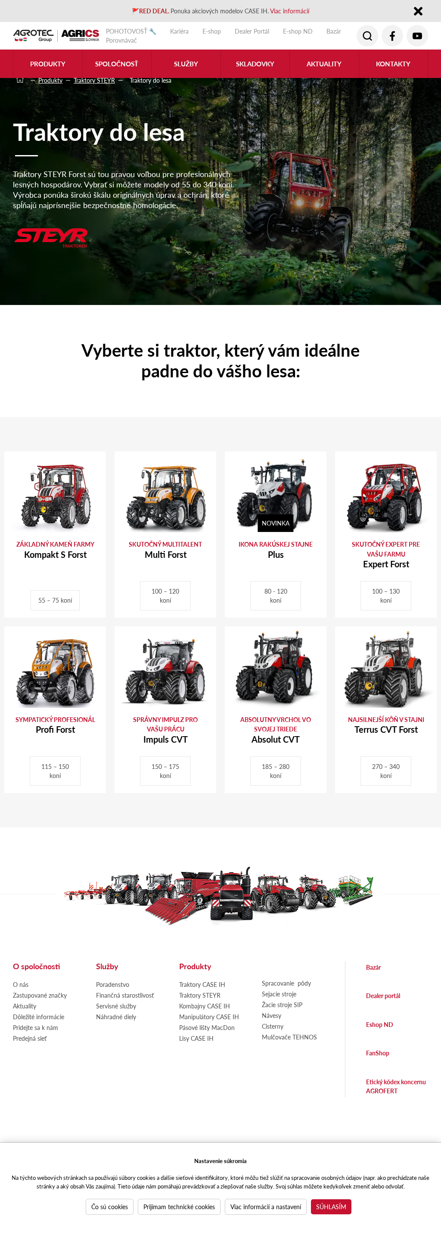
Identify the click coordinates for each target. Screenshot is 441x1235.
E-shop (211, 31)
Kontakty (393, 63)
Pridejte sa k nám (35, 1027)
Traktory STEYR (94, 80)
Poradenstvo (112, 984)
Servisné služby (116, 1006)
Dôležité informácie (38, 1016)
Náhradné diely (116, 1016)
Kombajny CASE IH (204, 1006)
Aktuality (324, 63)
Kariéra (179, 31)
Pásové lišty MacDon (207, 1027)
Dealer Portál (252, 31)
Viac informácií (289, 10)
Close (417, 11)
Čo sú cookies (109, 1206)
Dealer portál (383, 995)
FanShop (377, 1052)
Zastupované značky (40, 995)
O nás (20, 984)
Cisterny (272, 1026)
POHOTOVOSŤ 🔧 (131, 31)
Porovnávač (121, 40)
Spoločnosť (116, 63)
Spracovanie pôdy (286, 983)
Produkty (50, 80)
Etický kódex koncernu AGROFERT (396, 1086)
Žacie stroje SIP (282, 1004)
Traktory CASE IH (202, 984)
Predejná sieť (30, 1038)
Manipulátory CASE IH (209, 1016)
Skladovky (255, 63)
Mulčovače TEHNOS (289, 1037)
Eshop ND (379, 1024)
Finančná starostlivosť (125, 995)
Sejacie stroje (279, 993)
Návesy (271, 1015)
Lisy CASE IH (196, 1038)
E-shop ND (298, 31)
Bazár (333, 31)
